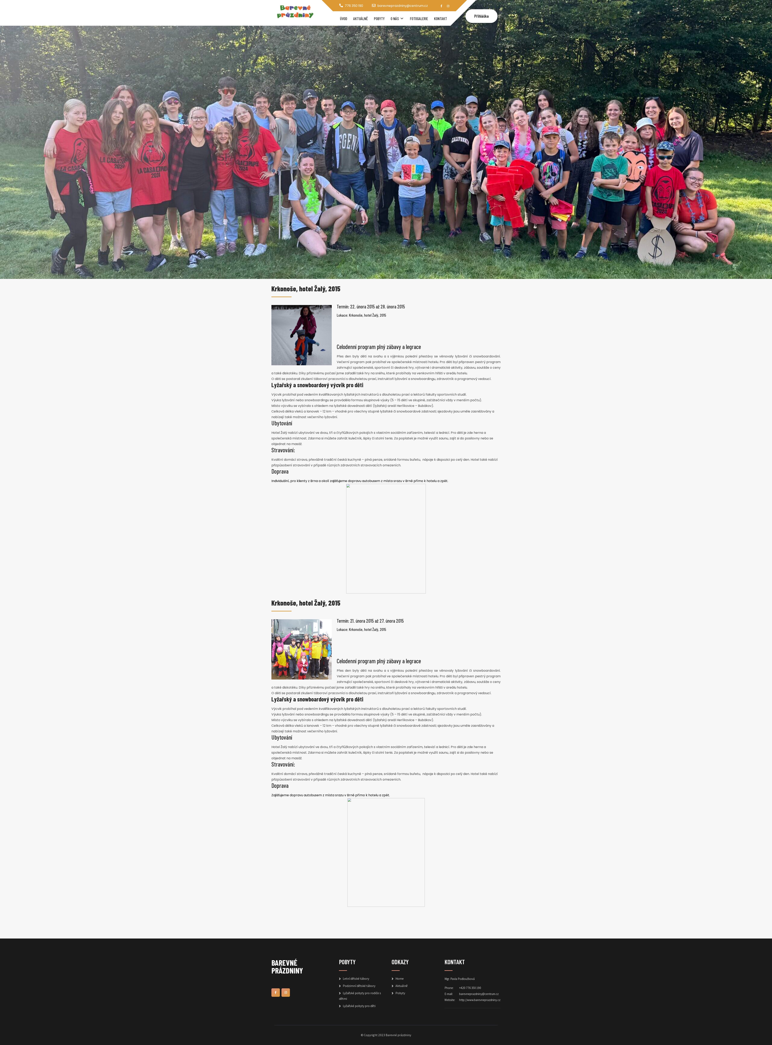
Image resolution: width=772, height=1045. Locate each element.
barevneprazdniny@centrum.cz (402, 5)
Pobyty (379, 18)
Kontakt (440, 18)
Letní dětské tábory (356, 978)
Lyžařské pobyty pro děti (359, 1006)
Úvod (343, 18)
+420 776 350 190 (470, 988)
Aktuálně (360, 18)
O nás (395, 18)
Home (399, 978)
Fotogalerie (419, 18)
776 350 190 (354, 5)
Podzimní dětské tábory (359, 986)
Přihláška (481, 15)
